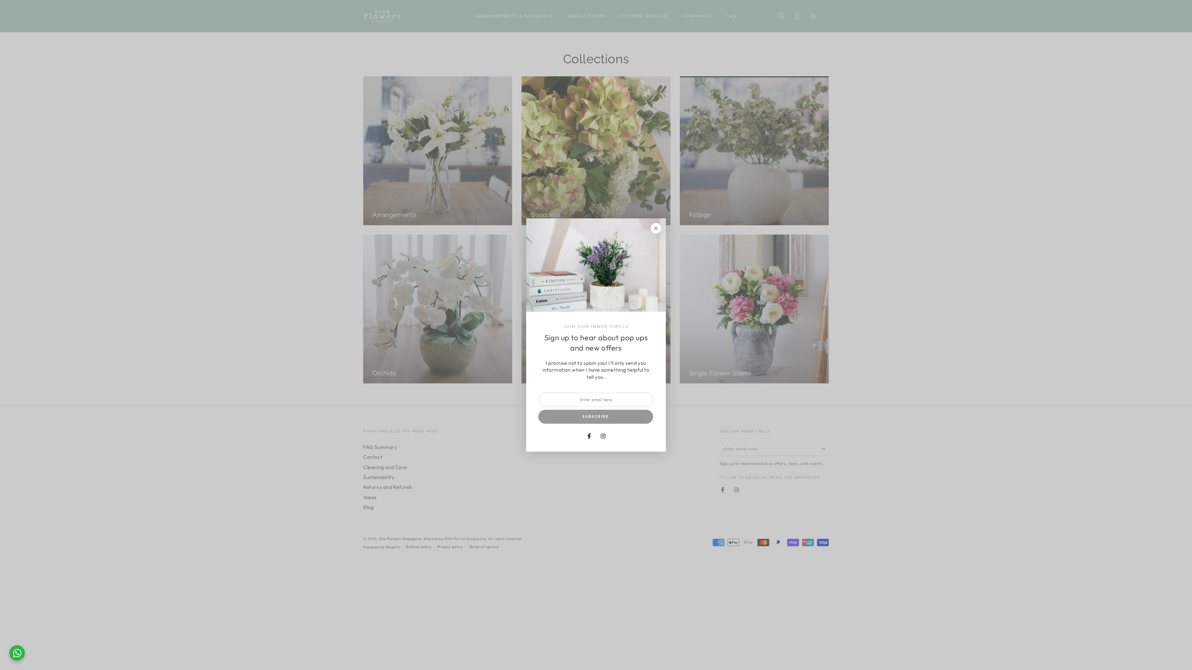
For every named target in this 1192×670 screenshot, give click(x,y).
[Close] (656, 228)
